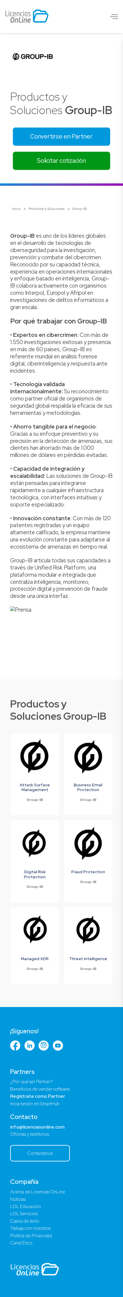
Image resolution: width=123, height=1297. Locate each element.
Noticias (18, 1199)
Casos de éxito (24, 1221)
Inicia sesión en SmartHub (35, 1104)
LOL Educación (25, 1206)
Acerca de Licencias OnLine (37, 1192)
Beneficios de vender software (40, 1089)
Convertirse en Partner (61, 136)
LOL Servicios (24, 1214)
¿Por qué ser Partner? (31, 1082)
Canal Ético (21, 1243)
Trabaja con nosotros (30, 1228)
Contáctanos (40, 1153)
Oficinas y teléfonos (29, 1134)
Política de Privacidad (31, 1236)
